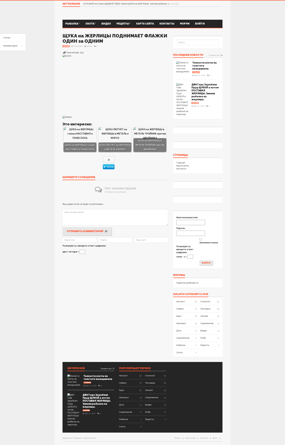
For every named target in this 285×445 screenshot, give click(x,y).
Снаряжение (206, 323)
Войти (200, 23)
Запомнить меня (208, 242)
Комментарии (10, 45)
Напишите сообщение (79, 177)
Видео (106, 23)
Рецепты (122, 23)
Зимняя (66, 46)
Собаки (196, 72)
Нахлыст (180, 301)
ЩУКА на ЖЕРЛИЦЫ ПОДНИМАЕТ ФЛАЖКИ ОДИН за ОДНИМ (115, 38)
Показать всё (214, 55)
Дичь (178, 331)
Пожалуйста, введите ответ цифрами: (84, 246)
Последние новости (188, 55)
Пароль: (180, 228)
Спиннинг (205, 301)
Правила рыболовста (187, 283)
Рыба (203, 338)
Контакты (166, 23)
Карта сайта (145, 23)
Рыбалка (71, 23)
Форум (185, 23)
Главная (180, 162)
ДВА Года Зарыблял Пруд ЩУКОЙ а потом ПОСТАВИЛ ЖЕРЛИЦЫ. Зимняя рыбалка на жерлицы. (97, 401)
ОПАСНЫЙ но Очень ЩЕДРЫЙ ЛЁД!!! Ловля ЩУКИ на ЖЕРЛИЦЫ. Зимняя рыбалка (125, 3)
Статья (6, 37)
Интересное (76, 368)
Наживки (181, 323)
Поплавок (205, 309)
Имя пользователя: (187, 217)
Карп (178, 316)
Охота (89, 23)
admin (89, 46)
